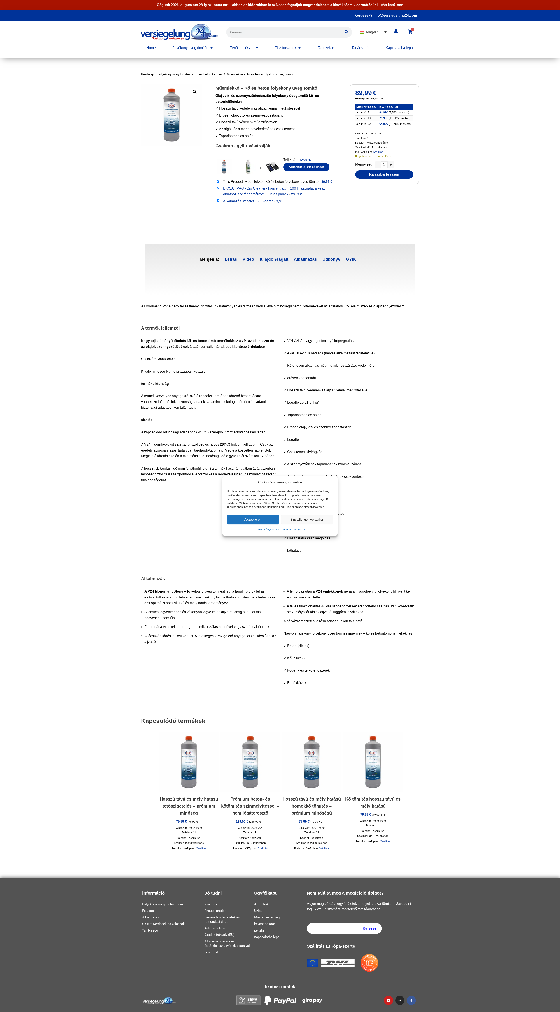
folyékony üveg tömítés (190, 48)
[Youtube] (388, 1000)
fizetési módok (215, 911)
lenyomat (299, 529)
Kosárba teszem (384, 174)
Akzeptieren (252, 519)
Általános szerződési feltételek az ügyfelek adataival (227, 943)
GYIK (351, 259)
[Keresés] (346, 32)
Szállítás (378, 152)
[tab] (231, 259)
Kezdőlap (147, 74)
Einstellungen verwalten (307, 519)
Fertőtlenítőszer (242, 48)
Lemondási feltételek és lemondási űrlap (222, 919)
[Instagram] (399, 1000)
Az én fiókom (263, 904)
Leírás (231, 259)
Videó (248, 259)
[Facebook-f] (411, 1000)
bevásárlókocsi (265, 924)
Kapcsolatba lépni (400, 48)
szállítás (211, 904)
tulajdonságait (274, 259)
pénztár (259, 930)
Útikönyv (331, 259)
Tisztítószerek (285, 48)
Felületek (149, 911)
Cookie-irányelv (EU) (219, 935)
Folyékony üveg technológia (162, 904)
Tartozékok (326, 48)
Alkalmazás (305, 259)
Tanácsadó (360, 48)
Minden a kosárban (306, 167)
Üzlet (258, 911)
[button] (373, 32)
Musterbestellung (267, 917)
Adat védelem (284, 529)
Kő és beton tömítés (208, 74)
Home (151, 48)
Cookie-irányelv (264, 529)
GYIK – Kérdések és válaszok (163, 924)
